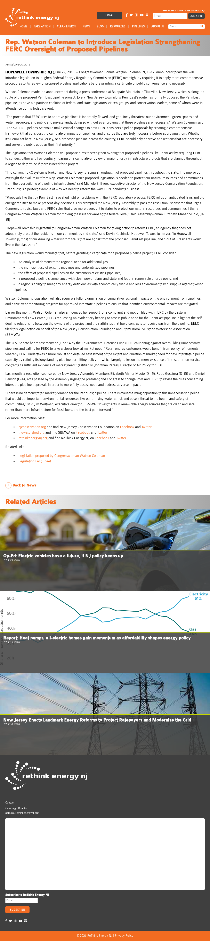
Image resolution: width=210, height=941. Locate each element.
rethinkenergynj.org (33, 438)
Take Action (42, 26)
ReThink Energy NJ (25, 823)
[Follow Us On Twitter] (131, 15)
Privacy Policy (124, 936)
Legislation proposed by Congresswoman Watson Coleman (61, 456)
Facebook (127, 427)
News (86, 26)
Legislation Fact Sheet (35, 461)
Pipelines (138, 26)
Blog (100, 26)
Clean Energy (66, 26)
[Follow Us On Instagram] (136, 15)
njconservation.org (32, 427)
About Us (157, 26)
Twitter (147, 427)
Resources (118, 26)
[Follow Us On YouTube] (142, 15)
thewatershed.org (31, 432)
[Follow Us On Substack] (147, 15)
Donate (109, 15)
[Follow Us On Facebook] (127, 15)
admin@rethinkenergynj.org (22, 812)
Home (23, 26)
